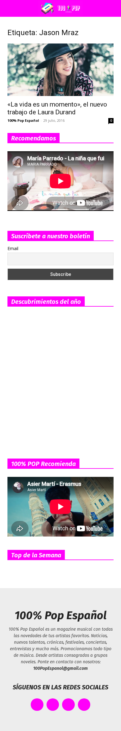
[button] (10, 8)
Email (12, 248)
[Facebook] (37, 704)
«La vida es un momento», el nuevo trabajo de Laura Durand (57, 108)
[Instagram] (68, 704)
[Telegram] (84, 704)
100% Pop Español (23, 120)
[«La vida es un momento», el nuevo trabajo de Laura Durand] (60, 69)
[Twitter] (53, 704)
